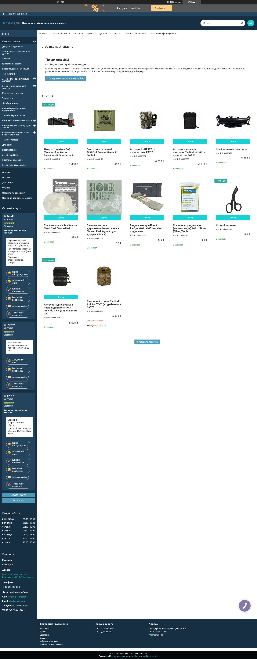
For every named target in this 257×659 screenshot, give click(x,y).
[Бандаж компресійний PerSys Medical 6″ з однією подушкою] (147, 197)
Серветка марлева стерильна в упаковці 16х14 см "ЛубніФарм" (18, 243)
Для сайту (7, 145)
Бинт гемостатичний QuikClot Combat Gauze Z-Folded (102, 152)
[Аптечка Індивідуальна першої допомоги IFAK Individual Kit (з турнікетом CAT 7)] (61, 276)
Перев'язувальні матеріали (15, 69)
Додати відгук (18, 495)
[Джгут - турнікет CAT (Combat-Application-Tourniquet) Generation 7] (61, 121)
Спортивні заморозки (12, 160)
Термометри (8, 74)
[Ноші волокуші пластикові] (233, 121)
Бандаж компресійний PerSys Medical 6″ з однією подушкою (146, 228)
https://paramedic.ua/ (18, 597)
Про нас (91, 33)
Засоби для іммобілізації (14, 165)
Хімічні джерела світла (13, 115)
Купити (61, 141)
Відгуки (6, 172)
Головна (43, 33)
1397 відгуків (175, 2)
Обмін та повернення (135, 33)
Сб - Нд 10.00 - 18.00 (105, 632)
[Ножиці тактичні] (233, 197)
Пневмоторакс (9, 150)
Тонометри (7, 98)
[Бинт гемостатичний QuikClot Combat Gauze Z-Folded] (104, 121)
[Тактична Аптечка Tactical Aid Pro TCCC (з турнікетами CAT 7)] (104, 276)
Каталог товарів (60, 33)
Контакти (78, 33)
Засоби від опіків (10, 155)
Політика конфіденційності (163, 33)
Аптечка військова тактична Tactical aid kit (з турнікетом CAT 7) (189, 152)
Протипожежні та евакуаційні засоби (16, 126)
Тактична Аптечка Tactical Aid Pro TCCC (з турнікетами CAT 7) (104, 304)
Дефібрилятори (10, 103)
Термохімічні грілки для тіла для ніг (16, 52)
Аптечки (6, 58)
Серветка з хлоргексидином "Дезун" (16, 260)
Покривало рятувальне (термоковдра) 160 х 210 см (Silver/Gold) (189, 228)
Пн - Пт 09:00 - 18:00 (105, 629)
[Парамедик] (12, 23)
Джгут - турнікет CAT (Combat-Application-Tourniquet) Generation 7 (58, 152)
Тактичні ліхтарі (10, 140)
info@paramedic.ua (17, 601)
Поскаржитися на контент (121, 656)
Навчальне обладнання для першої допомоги (15, 133)
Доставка (103, 33)
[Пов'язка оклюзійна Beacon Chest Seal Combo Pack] (61, 197)
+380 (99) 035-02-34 (157, 632)
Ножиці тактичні (226, 225)
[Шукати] (241, 23)
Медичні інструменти (12, 93)
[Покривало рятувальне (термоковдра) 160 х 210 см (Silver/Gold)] (190, 197)
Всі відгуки (18, 500)
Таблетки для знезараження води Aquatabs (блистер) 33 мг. (18, 346)
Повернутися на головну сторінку (66, 78)
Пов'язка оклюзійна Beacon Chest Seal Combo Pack (60, 227)
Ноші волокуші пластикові (232, 149)
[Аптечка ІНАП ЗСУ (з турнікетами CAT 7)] (147, 121)
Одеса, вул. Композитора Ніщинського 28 (167, 629)
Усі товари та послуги (146, 342)
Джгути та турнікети (12, 46)
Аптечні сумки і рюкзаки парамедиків (14, 109)
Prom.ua (143, 653)
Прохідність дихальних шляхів (17, 120)
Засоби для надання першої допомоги (15, 80)
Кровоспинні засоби (12, 64)
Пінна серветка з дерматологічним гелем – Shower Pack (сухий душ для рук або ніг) (103, 230)
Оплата (116, 33)
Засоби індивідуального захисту (14, 87)
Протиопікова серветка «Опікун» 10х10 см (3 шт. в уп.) (20, 251)
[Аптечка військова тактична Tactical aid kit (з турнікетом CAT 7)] (190, 121)
